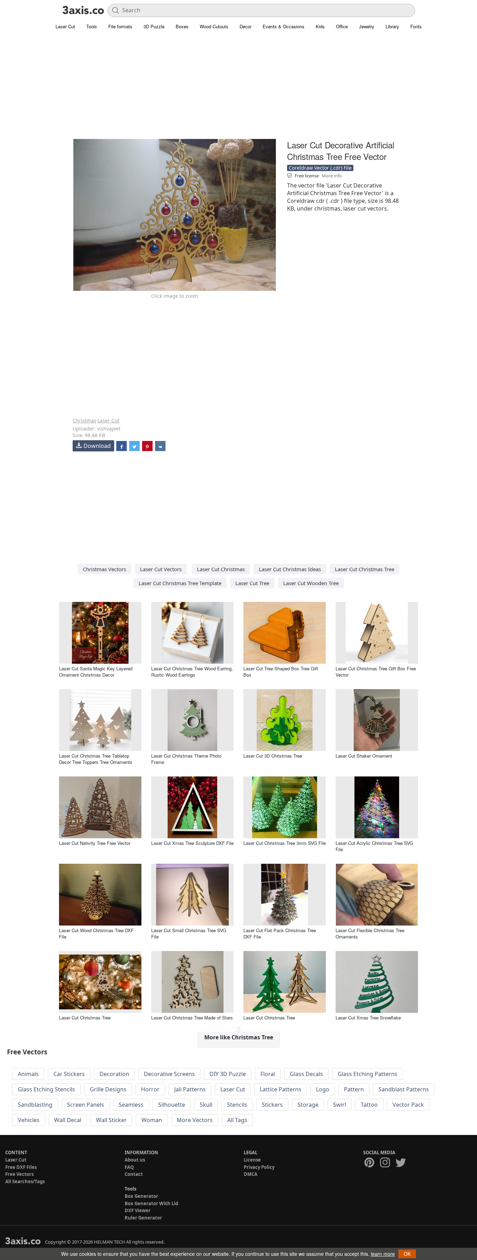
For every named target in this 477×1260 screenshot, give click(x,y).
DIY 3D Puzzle (228, 1074)
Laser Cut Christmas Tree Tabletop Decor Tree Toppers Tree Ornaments (95, 758)
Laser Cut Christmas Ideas (290, 569)
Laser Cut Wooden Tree (311, 583)
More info (332, 175)
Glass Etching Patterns (367, 1074)
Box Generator (141, 1196)
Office (342, 26)
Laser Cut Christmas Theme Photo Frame (186, 758)
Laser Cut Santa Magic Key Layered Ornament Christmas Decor (95, 671)
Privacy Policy (259, 1167)
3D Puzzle (154, 26)
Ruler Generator (143, 1218)
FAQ (129, 1167)
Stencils (237, 1104)
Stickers (272, 1104)
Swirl (339, 1104)
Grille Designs (108, 1089)
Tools (91, 26)
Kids (320, 26)
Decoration (114, 1074)
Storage (308, 1104)
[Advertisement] (238, 89)
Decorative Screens (169, 1074)
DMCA (250, 1174)
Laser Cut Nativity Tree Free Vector (94, 843)
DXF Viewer (138, 1210)
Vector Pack (408, 1104)
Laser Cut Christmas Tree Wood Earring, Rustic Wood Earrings (192, 671)
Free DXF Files (21, 1167)
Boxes (182, 26)
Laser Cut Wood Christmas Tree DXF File (96, 933)
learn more (383, 1253)
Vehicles (28, 1120)
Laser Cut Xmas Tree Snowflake (368, 1017)
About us (135, 1160)
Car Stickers (69, 1074)
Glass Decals (306, 1074)
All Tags (237, 1120)
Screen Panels (85, 1104)
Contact (134, 1174)
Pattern (354, 1089)
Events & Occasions (283, 26)
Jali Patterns (190, 1089)
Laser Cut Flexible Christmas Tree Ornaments (370, 933)
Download (97, 446)
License (252, 1160)
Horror (150, 1089)
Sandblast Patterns (404, 1089)
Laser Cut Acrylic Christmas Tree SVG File (374, 846)
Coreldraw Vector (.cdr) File (320, 167)
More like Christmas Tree (238, 1037)
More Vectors (195, 1120)
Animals (28, 1074)
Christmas (84, 420)
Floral (267, 1074)
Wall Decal (67, 1120)
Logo (322, 1089)
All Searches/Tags (25, 1181)
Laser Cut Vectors (161, 569)
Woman (151, 1120)
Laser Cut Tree (252, 583)
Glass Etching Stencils (46, 1089)
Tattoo (369, 1104)
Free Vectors (19, 1174)
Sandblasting (35, 1104)
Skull (206, 1104)
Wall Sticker (111, 1120)
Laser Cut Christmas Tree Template (180, 583)
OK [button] (407, 1253)
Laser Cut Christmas (221, 569)
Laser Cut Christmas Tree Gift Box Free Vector (376, 671)
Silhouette (171, 1104)
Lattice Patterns (280, 1089)
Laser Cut (65, 26)
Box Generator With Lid (151, 1203)
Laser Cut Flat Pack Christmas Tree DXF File (279, 933)
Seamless (131, 1104)
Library (392, 26)
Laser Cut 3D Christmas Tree (272, 755)
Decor (245, 26)
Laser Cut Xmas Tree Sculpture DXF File (192, 843)
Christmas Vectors (104, 569)
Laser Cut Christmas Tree (364, 569)
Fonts (416, 26)
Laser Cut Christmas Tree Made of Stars (192, 1017)
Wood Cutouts (214, 26)
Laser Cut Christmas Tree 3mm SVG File (284, 843)
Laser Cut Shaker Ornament (364, 755)
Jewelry (366, 26)
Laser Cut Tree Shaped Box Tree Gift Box (280, 671)
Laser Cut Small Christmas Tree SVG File (188, 933)
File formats (120, 26)
